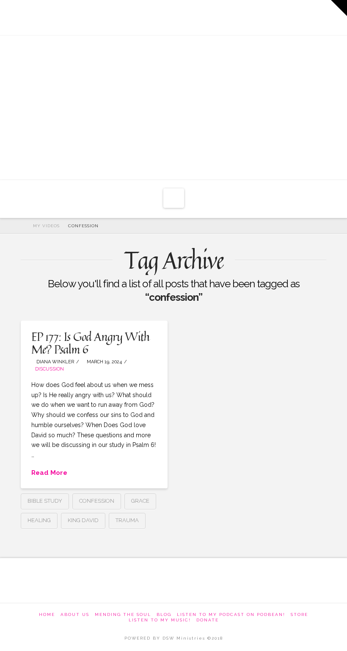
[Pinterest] (316, 17)
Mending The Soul (123, 614)
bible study (45, 501)
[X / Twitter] (270, 17)
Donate (207, 620)
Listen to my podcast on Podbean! (231, 614)
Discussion (49, 369)
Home (47, 614)
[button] (173, 198)
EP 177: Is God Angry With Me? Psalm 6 (90, 342)
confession (96, 501)
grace (140, 501)
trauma (127, 520)
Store (299, 614)
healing (39, 520)
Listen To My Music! (160, 620)
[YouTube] (293, 17)
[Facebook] (246, 17)
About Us (75, 614)
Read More (49, 473)
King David (83, 520)
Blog (164, 614)
